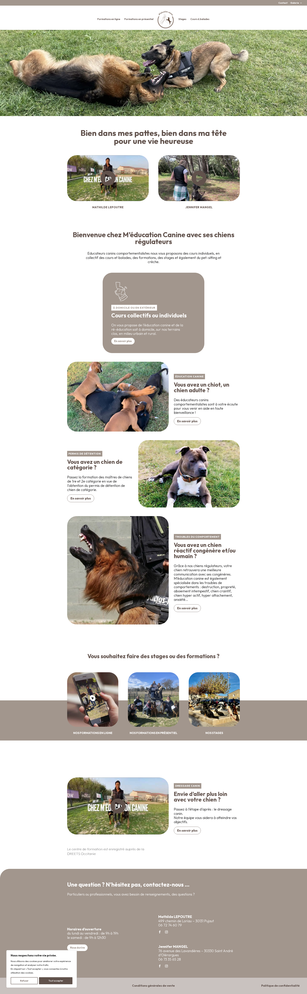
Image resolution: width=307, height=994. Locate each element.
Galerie (294, 3)
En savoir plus (123, 341)
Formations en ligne (108, 19)
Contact (282, 3)
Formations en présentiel (139, 19)
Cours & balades (199, 19)
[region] (41, 969)
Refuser (24, 980)
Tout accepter (55, 980)
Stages (182, 19)
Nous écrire (77, 947)
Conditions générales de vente (153, 985)
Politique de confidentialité (280, 985)
